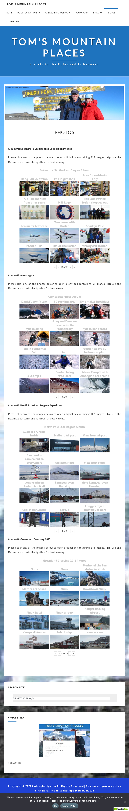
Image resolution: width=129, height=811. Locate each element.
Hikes (96, 12)
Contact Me (13, 21)
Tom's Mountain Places (26, 4)
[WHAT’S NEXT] (64, 740)
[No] (124, 802)
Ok (55, 806)
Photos (111, 12)
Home (9, 12)
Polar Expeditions (27, 12)
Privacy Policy (69, 806)
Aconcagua (82, 12)
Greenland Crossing (56, 12)
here (45, 790)
